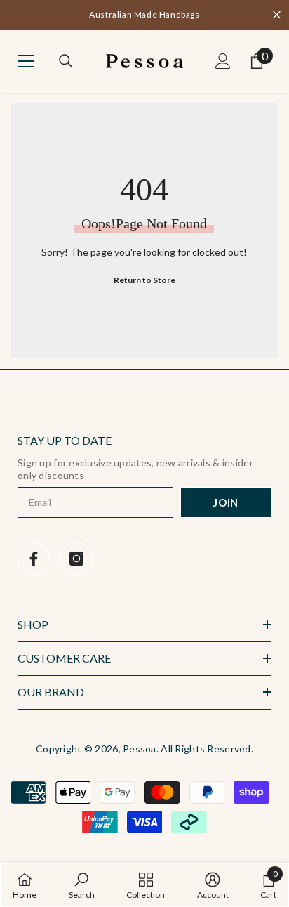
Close (276, 15)
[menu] (26, 61)
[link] (81, 885)
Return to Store (144, 280)
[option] (144, 14)
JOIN (225, 502)
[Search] (66, 61)
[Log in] (223, 61)
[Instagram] (76, 558)
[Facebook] (34, 558)
